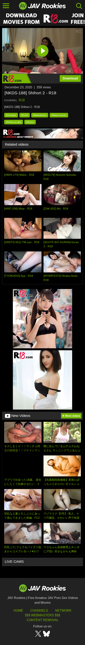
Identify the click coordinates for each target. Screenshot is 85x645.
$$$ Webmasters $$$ (42, 615)
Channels (39, 610)
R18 (22, 100)
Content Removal (43, 620)
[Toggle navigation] (6, 6)
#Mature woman (59, 115)
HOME (18, 610)
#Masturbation (39, 115)
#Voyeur (30, 122)
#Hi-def (24, 115)
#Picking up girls (13, 122)
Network (63, 610)
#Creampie (11, 115)
